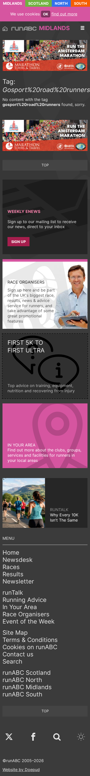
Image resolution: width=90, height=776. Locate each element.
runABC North (22, 679)
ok (45, 14)
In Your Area (19, 607)
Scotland (38, 3)
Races (11, 567)
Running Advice (24, 599)
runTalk (12, 592)
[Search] (57, 737)
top (45, 165)
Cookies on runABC (29, 647)
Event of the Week (28, 621)
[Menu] (83, 28)
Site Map (15, 632)
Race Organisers (26, 614)
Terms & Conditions (30, 639)
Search (12, 661)
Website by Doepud (21, 769)
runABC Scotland (26, 672)
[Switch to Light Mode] (81, 737)
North (61, 3)
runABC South (22, 694)
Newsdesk (17, 559)
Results (13, 574)
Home (10, 552)
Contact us (18, 654)
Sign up (18, 242)
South (80, 3)
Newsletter (18, 581)
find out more (64, 13)
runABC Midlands (27, 687)
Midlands (12, 3)
